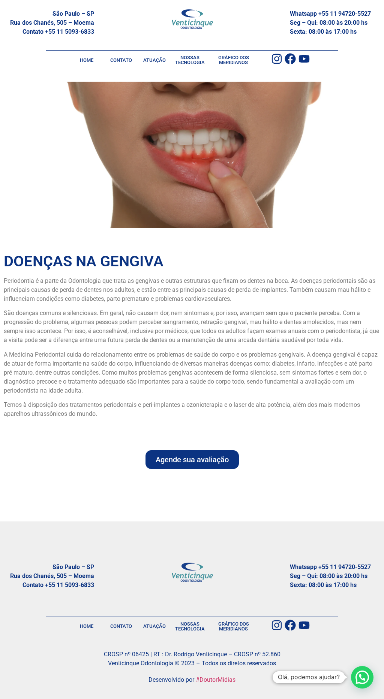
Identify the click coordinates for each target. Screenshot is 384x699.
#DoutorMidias (216, 679)
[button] (362, 677)
